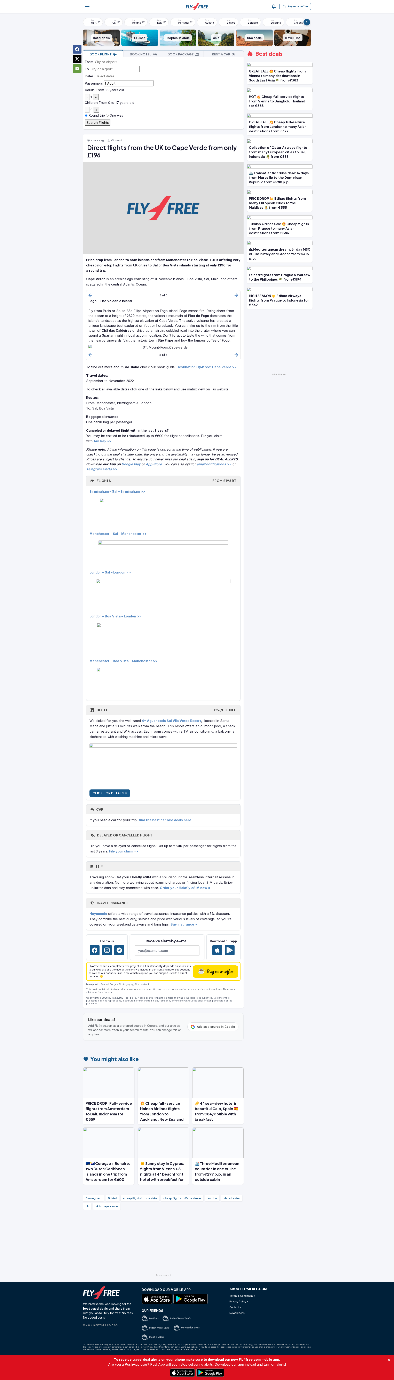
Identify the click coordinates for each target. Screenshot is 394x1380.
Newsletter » (237, 1313)
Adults (90, 90)
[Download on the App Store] (217, 950)
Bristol (112, 1198)
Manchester (231, 1198)
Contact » (235, 1307)
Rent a (221, 54)
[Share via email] (77, 68)
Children (91, 103)
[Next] (307, 22)
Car (99, 809)
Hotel (166, 710)
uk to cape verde (106, 1206)
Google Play (131, 464)
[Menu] (87, 6)
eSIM (99, 866)
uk (87, 1206)
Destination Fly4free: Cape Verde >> (206, 367)
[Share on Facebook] (77, 49)
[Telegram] (119, 950)
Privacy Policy (146, 1347)
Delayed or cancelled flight (124, 835)
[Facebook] (95, 950)
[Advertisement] (163, 1243)
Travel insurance (112, 903)
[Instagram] (107, 950)
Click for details (109, 793)
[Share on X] (77, 59)
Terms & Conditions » (242, 1295)
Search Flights (97, 122)
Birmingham (93, 1198)
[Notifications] (274, 6)
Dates (89, 76)
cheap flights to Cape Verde (182, 1198)
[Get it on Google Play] (230, 950)
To (87, 69)
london (212, 1198)
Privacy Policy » (238, 1301)
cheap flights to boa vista (140, 1198)
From (89, 62)
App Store (154, 464)
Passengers (94, 83)
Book (101, 54)
